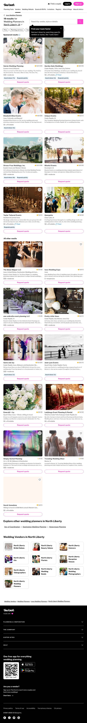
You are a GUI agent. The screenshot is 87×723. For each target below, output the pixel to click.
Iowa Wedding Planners (14, 15)
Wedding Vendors (10, 601)
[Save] (40, 40)
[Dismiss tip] (61, 28)
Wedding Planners (23, 601)
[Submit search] (80, 21)
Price (5, 30)
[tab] (21, 62)
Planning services (17, 30)
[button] (19, 35)
